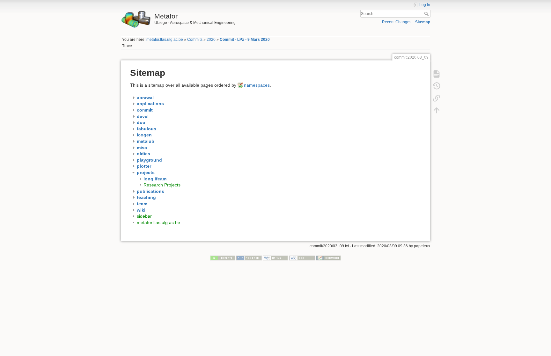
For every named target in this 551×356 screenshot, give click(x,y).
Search (427, 13)
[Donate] (222, 258)
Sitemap (422, 22)
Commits (194, 39)
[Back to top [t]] (436, 110)
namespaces (257, 85)
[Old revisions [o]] (436, 86)
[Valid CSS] (302, 258)
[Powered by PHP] (249, 258)
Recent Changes (396, 22)
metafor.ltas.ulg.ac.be (164, 39)
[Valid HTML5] (275, 258)
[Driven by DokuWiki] (328, 258)
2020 (211, 39)
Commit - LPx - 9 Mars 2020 (245, 39)
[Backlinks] (436, 98)
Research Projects (161, 184)
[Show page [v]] (436, 74)
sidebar (144, 216)
